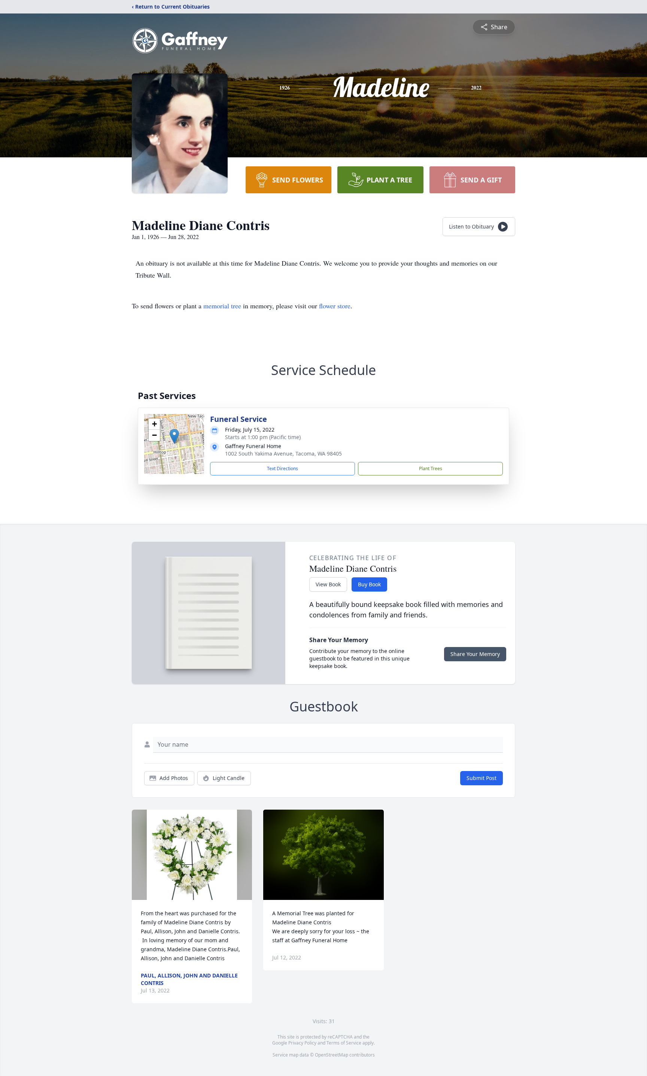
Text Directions (282, 468)
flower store (334, 305)
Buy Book (369, 584)
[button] (174, 436)
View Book (328, 584)
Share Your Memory (475, 654)
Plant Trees (430, 468)
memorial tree (222, 305)
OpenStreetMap (331, 1055)
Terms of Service (343, 1043)
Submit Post (481, 778)
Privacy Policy (302, 1043)
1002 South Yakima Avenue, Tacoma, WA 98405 (283, 453)
